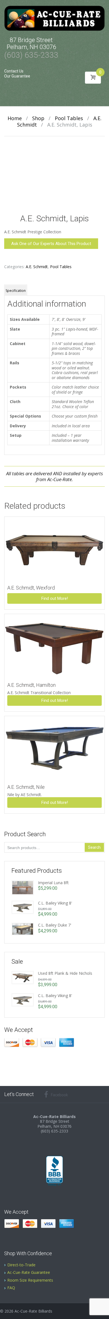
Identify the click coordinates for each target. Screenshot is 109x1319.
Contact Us (13, 71)
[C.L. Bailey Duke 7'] (22, 928)
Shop (38, 118)
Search (94, 847)
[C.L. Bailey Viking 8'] (22, 907)
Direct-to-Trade (21, 1264)
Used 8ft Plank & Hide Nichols (65, 973)
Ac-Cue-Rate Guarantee (28, 1272)
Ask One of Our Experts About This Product (51, 243)
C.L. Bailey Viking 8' (55, 903)
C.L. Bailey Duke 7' (54, 925)
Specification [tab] (16, 290)
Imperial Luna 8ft (53, 882)
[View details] (54, 548)
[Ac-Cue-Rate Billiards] (54, 18)
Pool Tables (69, 118)
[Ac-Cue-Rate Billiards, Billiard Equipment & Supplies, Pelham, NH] (54, 1171)
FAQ (11, 1287)
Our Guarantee (17, 76)
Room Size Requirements (30, 1280)
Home (15, 118)
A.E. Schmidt (37, 266)
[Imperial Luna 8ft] (22, 887)
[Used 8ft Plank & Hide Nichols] (22, 977)
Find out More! (54, 598)
